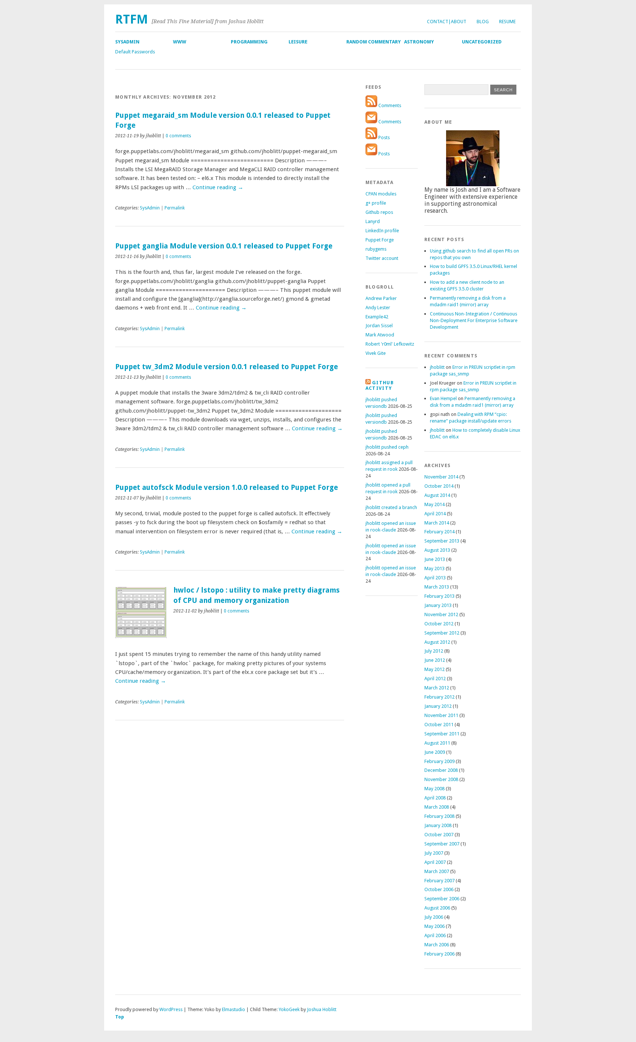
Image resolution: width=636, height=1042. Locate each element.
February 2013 (439, 596)
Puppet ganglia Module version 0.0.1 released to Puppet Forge (223, 246)
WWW (179, 42)
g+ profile (375, 203)
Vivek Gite (375, 353)
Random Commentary (373, 42)
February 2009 (439, 761)
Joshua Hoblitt (321, 1009)
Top (119, 1017)
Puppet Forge (379, 240)
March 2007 (436, 871)
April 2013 (435, 577)
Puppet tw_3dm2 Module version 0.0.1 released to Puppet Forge (226, 367)
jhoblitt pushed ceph (387, 447)
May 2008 (434, 788)
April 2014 (435, 513)
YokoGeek (289, 1009)
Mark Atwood (379, 335)
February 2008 (439, 816)
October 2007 (438, 834)
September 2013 (441, 541)
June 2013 (434, 559)
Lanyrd (372, 221)
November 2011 (441, 715)
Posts (383, 137)
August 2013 (437, 550)
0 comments (178, 135)
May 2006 (434, 926)
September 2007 (441, 844)
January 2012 (438, 706)
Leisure (298, 42)
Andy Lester (377, 307)
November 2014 (441, 477)
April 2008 (435, 798)
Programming (249, 42)
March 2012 (436, 687)
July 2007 (433, 853)
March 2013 (436, 587)
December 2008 (441, 770)
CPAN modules (380, 194)
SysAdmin (127, 42)
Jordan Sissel (379, 325)
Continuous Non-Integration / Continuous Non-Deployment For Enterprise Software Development (473, 320)
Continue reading (217, 187)
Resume (507, 21)
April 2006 (435, 935)
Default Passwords (135, 51)
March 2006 (436, 944)
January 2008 (438, 825)
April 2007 (435, 862)
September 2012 (441, 633)
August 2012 (437, 642)
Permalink (175, 208)
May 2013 (434, 568)
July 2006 (433, 917)
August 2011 (437, 743)
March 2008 (436, 807)
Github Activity (379, 385)
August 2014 (437, 495)
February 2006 (439, 954)
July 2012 (433, 651)
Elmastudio (233, 1009)
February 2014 (439, 531)
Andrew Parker (381, 298)
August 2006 (437, 908)
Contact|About (446, 21)
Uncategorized (482, 42)
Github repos (379, 212)
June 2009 (434, 752)
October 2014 (438, 486)
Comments (389, 105)
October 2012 (438, 623)
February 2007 (439, 880)
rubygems (375, 249)
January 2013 (438, 605)
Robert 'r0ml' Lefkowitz (389, 344)
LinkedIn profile (382, 230)
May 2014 (434, 504)
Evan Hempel (443, 398)
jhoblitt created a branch (391, 507)
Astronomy (419, 42)
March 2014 (436, 523)
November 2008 (441, 779)
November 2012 (441, 614)
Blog (483, 21)
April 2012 (435, 678)
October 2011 (438, 724)
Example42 (376, 316)
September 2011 (441, 734)
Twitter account (381, 258)
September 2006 (441, 898)
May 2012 (434, 669)
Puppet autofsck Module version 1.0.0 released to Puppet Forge (226, 487)
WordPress (171, 1009)
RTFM (131, 19)
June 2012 (434, 660)
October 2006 (438, 889)
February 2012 (439, 697)
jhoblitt (437, 367)
